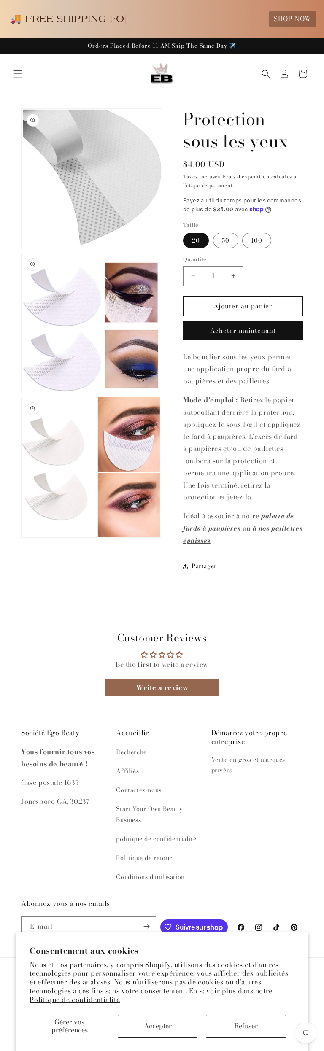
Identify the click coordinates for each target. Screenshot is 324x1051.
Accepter (158, 1026)
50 (226, 240)
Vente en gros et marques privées (248, 765)
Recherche (131, 752)
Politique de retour (144, 857)
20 (196, 240)
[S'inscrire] (146, 926)
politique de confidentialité (156, 838)
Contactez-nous (138, 790)
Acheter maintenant (243, 330)
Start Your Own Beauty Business (149, 814)
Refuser (246, 1026)
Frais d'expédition (246, 176)
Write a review (162, 687)
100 (256, 240)
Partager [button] (204, 566)
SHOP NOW (292, 19)
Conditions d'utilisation (150, 876)
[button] (17, 74)
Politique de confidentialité (75, 999)
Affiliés (127, 771)
